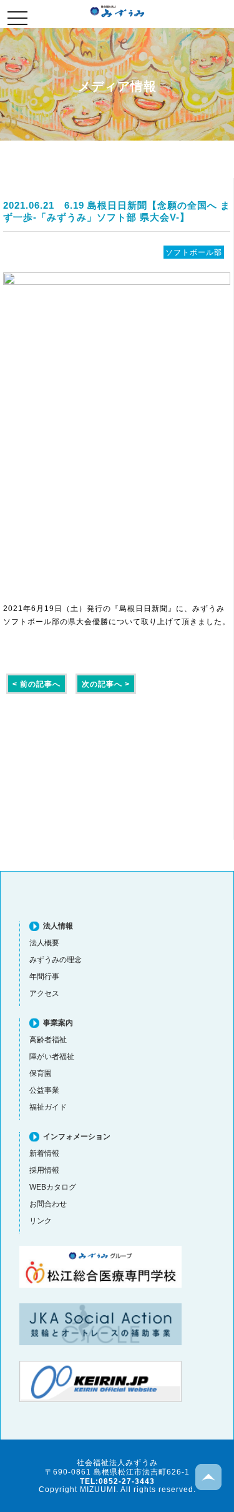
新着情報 (44, 1153)
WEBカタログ (52, 1187)
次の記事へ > (106, 684)
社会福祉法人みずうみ (117, 11)
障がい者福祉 (51, 1056)
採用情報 (44, 1170)
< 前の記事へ (36, 684)
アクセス (44, 993)
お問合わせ (48, 1204)
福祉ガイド (48, 1107)
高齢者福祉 (48, 1039)
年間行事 (44, 976)
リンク (40, 1220)
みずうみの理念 (55, 959)
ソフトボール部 (193, 252)
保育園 (40, 1073)
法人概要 (44, 942)
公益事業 (44, 1090)
